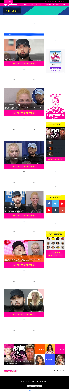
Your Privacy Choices (35, 390)
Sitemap (41, 381)
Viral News (56, 4)
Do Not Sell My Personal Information (34, 386)
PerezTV (32, 4)
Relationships (39, 4)
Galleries (62, 370)
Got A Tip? (8, 1)
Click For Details (24, 64)
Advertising (27, 381)
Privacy (32, 381)
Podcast (63, 4)
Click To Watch (55, 159)
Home (6, 34)
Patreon (26, 4)
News (50, 370)
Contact (46, 381)
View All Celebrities (55, 253)
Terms (37, 381)
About (22, 381)
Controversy (48, 4)
